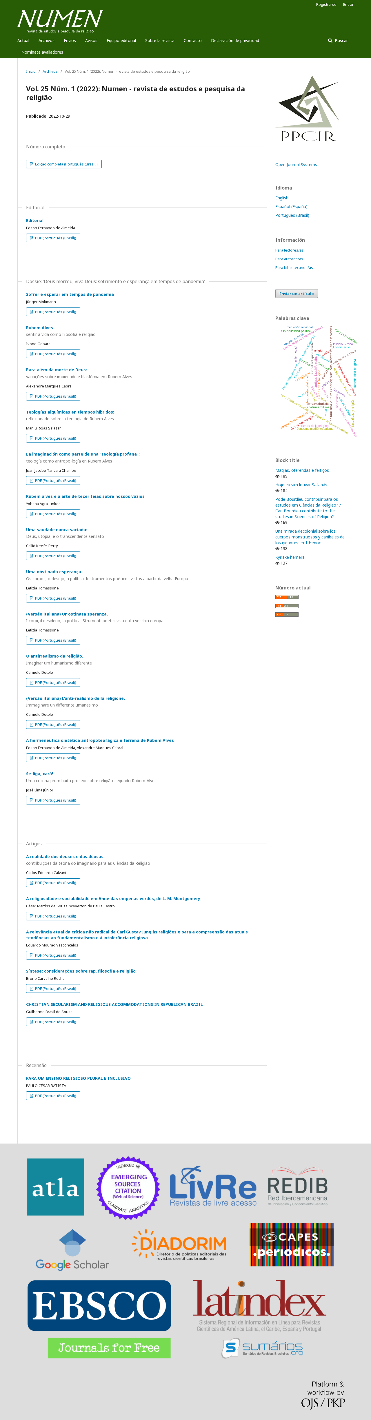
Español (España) (291, 206)
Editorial (34, 220)
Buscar (341, 40)
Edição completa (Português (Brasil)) (66, 164)
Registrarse (326, 4)
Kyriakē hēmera (290, 557)
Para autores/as (289, 258)
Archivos (46, 40)
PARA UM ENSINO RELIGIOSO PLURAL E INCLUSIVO (78, 1078)
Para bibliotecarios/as (294, 267)
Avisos (91, 40)
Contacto (193, 40)
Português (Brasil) (292, 215)
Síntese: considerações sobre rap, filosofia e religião (81, 971)
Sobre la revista (159, 40)
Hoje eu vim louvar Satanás (301, 484)
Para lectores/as (289, 250)
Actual (23, 40)
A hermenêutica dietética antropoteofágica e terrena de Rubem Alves (100, 740)
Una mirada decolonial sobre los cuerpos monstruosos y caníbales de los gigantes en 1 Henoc (310, 536)
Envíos (70, 40)
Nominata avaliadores (42, 52)
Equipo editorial (121, 40)
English (281, 198)
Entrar (348, 4)
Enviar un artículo (296, 293)
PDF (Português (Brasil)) (55, 238)
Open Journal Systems (296, 164)
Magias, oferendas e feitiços (302, 470)
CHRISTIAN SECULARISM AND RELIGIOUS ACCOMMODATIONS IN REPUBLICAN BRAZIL (114, 1004)
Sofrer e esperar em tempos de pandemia (70, 294)
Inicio (31, 71)
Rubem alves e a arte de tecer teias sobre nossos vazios (85, 496)
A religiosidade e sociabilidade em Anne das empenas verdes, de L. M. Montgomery (113, 898)
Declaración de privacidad (235, 40)
